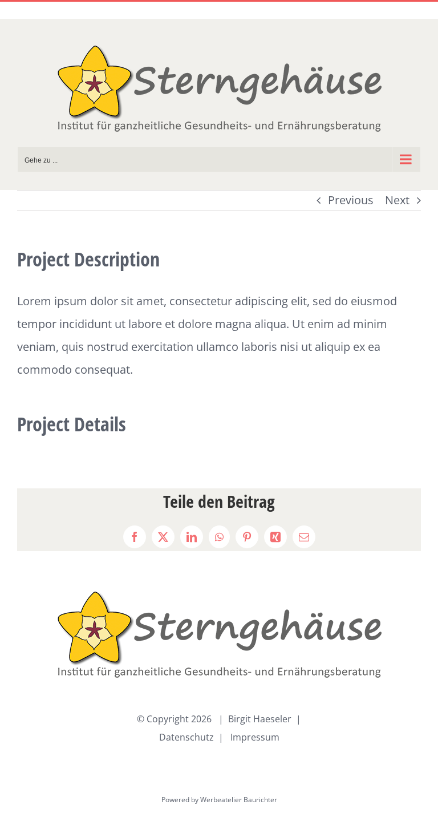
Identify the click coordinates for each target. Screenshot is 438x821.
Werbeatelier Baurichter (238, 799)
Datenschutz (186, 737)
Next (397, 200)
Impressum (254, 737)
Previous (351, 200)
